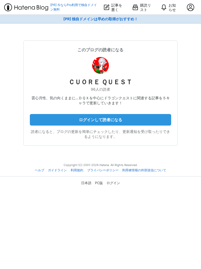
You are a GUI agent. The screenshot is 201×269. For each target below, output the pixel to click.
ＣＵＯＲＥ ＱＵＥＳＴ (100, 82)
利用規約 (77, 170)
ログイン (113, 183)
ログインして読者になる (100, 119)
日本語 (86, 183)
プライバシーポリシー (103, 170)
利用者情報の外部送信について (144, 170)
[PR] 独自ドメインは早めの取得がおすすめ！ (100, 19)
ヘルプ (39, 170)
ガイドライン (57, 170)
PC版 (99, 183)
